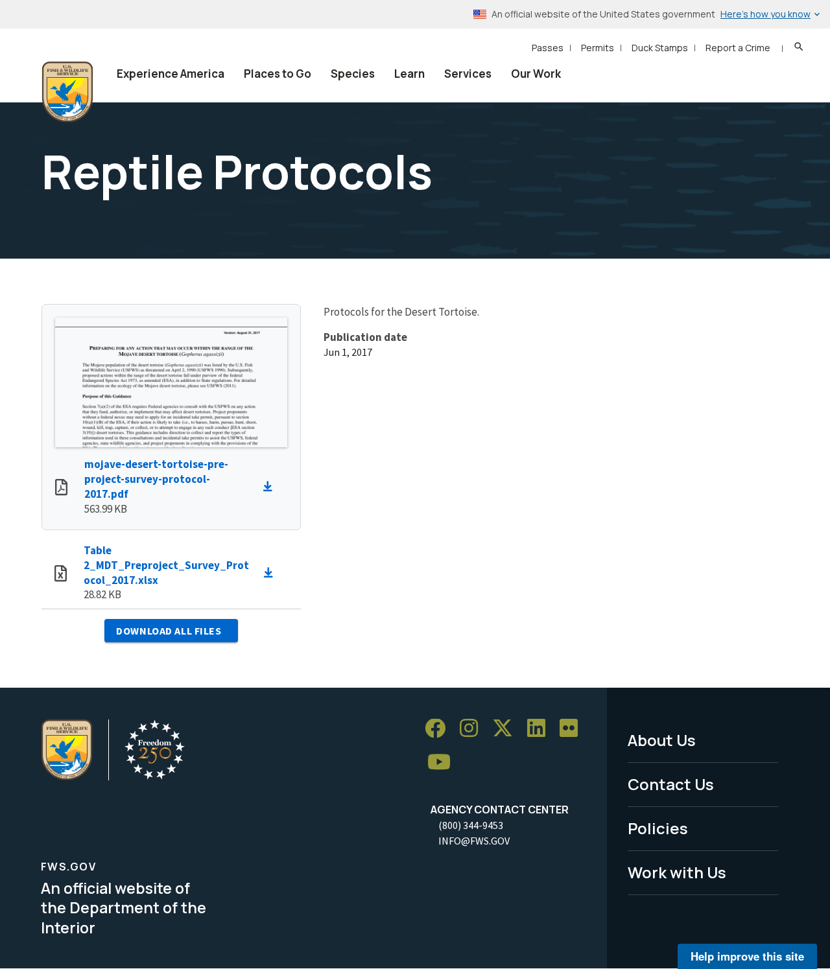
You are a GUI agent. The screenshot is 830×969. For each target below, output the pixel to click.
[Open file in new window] (61, 489)
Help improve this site (747, 956)
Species (353, 73)
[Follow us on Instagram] (473, 729)
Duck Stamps (660, 47)
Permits (597, 47)
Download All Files (168, 630)
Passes (547, 47)
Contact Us (671, 784)
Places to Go (277, 73)
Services (468, 73)
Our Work (536, 73)
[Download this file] (271, 487)
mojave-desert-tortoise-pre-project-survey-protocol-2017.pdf (156, 479)
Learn (409, 73)
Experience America (170, 73)
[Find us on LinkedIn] (540, 729)
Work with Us (677, 872)
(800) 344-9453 (470, 825)
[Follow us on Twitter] (507, 729)
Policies (658, 828)
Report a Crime (738, 47)
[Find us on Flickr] (573, 729)
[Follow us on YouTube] (443, 763)
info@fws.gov (474, 840)
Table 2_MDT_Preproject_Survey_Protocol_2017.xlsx (166, 565)
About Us (662, 740)
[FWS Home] (67, 92)
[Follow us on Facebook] (440, 729)
